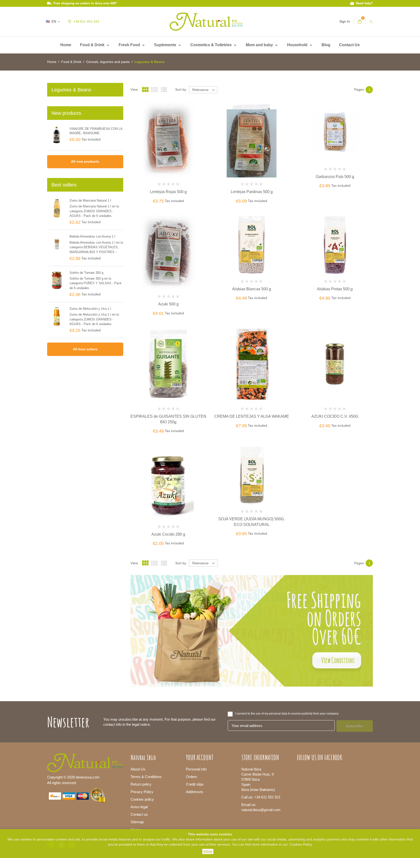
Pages (359, 89)
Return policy (141, 784)
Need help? (363, 3)
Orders (191, 777)
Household (297, 45)
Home (65, 45)
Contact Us (349, 45)
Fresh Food (130, 45)
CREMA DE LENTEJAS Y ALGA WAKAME (251, 416)
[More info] (195, 155)
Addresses (194, 792)
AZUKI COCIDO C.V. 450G (334, 416)
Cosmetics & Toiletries (211, 45)
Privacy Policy (142, 792)
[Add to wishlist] (174, 155)
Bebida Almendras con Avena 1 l (92, 236)
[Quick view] (184, 155)
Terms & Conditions (146, 777)
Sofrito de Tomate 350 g (86, 272)
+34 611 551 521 (85, 21)
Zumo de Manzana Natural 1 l (90, 200)
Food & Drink (92, 45)
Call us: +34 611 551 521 (260, 797)
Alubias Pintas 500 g (335, 289)
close (207, 851)
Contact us (139, 814)
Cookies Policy (301, 844)
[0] (360, 21)
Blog (326, 45)
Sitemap (137, 822)
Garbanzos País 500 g (335, 177)
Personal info (196, 769)
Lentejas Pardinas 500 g (252, 192)
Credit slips (195, 784)
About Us (138, 769)
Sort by (180, 89)
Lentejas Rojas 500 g (168, 192)
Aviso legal (139, 807)
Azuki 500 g (168, 304)
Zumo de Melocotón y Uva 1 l (90, 308)
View (134, 89)
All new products (85, 161)
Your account (199, 757)
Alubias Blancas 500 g (251, 289)
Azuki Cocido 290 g (168, 534)
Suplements (165, 45)
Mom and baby (260, 45)
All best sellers (85, 349)
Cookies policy (142, 799)
